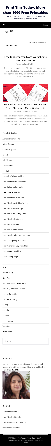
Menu (46, 25)
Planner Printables (9, 294)
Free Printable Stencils (11, 417)
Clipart (5, 155)
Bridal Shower (8, 144)
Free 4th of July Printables (12, 176)
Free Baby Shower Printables (14, 181)
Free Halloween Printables (13, 197)
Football (5, 171)
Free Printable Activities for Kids (15, 203)
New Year (6, 278)
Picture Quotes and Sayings (13, 288)
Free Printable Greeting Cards (14, 213)
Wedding (6, 326)
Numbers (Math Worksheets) (14, 283)
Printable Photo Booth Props (14, 422)
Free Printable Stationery (12, 230)
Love (4, 262)
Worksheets (7, 331)
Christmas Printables (10, 411)
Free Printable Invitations (12, 219)
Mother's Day (7, 272)
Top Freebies (7, 321)
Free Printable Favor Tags (12, 208)
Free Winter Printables (11, 251)
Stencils (5, 310)
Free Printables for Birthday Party (16, 235)
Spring (5, 304)
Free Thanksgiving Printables (14, 240)
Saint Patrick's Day (9, 299)
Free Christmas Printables (12, 187)
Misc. (4, 267)
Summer (5, 315)
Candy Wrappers (9, 149)
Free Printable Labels (11, 224)
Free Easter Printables (11, 192)
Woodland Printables (11, 428)
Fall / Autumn (8, 160)
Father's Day (7, 165)
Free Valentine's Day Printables (15, 246)
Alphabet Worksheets (11, 139)
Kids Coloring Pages (10, 256)
